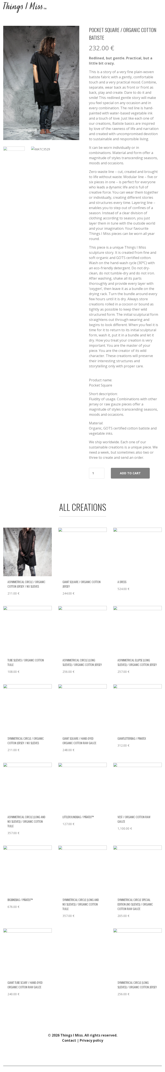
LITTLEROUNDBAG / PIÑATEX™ (78, 817)
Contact (69, 1040)
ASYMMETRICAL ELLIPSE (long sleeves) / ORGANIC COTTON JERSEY (137, 662)
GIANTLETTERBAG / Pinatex (132, 738)
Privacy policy (91, 1040)
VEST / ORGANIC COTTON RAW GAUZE (134, 819)
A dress (122, 581)
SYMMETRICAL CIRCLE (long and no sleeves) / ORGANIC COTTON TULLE (81, 904)
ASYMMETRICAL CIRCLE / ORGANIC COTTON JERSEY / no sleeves (26, 583)
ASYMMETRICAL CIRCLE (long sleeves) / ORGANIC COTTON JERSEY (82, 662)
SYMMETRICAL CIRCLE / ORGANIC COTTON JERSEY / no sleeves (26, 740)
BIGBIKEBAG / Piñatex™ (20, 899)
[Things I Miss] (24, 7)
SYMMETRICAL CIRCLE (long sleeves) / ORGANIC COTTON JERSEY (137, 984)
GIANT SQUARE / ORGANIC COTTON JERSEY (82, 583)
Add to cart (130, 473)
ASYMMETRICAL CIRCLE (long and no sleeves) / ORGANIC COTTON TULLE (26, 821)
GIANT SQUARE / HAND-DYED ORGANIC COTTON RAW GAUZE (79, 740)
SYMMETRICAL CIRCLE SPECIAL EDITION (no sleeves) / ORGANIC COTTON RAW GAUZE (135, 904)
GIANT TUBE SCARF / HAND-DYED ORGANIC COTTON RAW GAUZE (25, 984)
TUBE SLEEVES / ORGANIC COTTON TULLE (26, 662)
